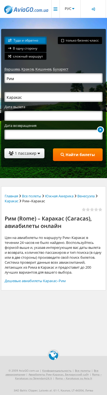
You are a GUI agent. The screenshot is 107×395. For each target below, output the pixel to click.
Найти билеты (79, 154)
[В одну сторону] (100, 130)
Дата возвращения (20, 125)
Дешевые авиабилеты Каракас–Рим (35, 280)
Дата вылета (14, 106)
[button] (25, 41)
